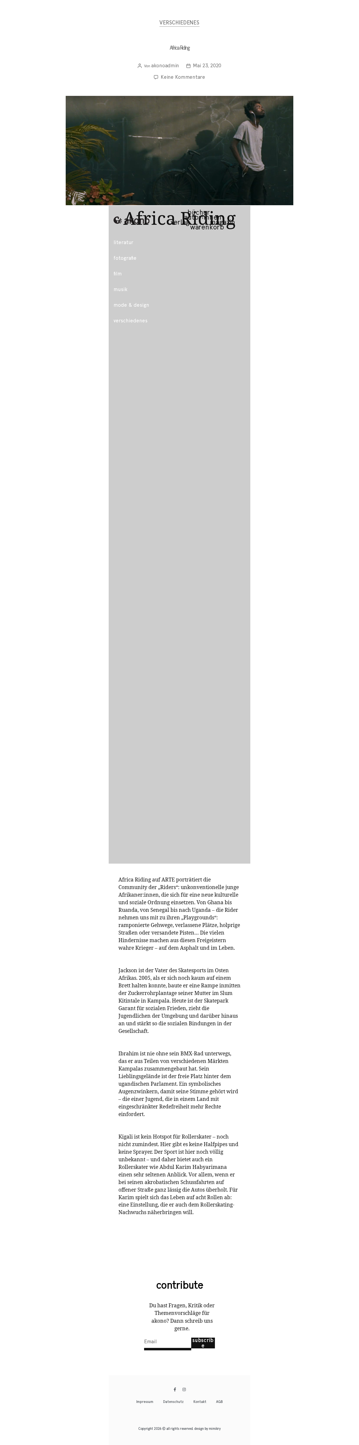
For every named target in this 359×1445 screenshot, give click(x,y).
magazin (222, 222)
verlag (180, 222)
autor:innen (203, 217)
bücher (198, 212)
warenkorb (207, 227)
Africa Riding (179, 48)
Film (118, 273)
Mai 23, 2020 (207, 65)
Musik (120, 289)
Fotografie (125, 258)
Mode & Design (131, 305)
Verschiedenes (179, 22)
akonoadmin (165, 65)
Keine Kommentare (183, 77)
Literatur (123, 242)
